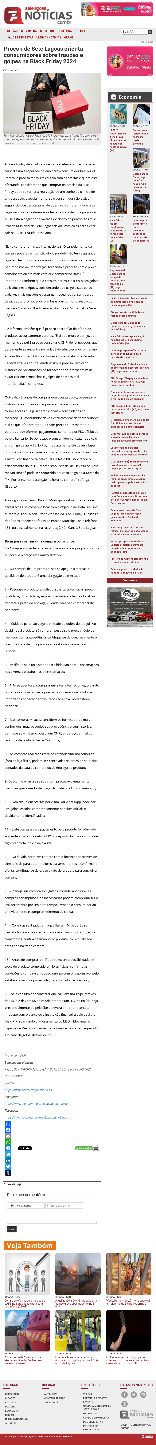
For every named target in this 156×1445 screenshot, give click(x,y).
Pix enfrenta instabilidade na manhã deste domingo (127, 314)
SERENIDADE (51, 1402)
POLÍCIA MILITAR (93, 1421)
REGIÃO (9, 1415)
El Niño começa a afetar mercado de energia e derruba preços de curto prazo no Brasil (129, 451)
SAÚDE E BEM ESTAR (20, 37)
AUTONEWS (50, 1394)
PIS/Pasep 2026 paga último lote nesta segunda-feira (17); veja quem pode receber (129, 381)
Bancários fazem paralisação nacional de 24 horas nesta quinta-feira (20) (128, 340)
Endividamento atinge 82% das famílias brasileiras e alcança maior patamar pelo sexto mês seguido (128, 480)
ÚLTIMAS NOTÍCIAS (48, 37)
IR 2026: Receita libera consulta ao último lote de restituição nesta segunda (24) (129, 302)
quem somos (125, 1426)
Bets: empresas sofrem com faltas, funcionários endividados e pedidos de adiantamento (129, 531)
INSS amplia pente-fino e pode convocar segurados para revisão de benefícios (128, 354)
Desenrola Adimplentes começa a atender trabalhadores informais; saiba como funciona (129, 437)
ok (150, 31)
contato (136, 1424)
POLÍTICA (65, 31)
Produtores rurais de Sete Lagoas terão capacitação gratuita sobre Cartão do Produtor (126, 515)
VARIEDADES (34, 31)
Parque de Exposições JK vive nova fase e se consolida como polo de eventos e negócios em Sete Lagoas (129, 498)
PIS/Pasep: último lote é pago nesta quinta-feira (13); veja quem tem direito (130, 409)
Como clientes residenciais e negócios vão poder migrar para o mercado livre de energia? (130, 395)
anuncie (146, 1424)
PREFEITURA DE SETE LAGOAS (95, 1400)
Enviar (11, 1229)
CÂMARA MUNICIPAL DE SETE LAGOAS (97, 1407)
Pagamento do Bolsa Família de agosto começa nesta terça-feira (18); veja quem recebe (130, 368)
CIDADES (50, 31)
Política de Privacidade (91, 1428)
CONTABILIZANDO (54, 1398)
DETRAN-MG (90, 1413)
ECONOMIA (11, 1410)
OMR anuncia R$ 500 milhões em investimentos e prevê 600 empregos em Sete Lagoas (129, 465)
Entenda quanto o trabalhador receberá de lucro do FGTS (128, 571)
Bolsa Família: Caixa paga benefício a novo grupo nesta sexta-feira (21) (128, 326)
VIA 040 (87, 1394)
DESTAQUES (15, 31)
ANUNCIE (10, 1423)
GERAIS (68, 37)
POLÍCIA (80, 31)
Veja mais (130, 580)
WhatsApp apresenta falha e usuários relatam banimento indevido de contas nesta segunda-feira (127, 546)
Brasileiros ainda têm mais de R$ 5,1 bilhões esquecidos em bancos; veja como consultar (130, 423)
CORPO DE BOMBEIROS (96, 1417)
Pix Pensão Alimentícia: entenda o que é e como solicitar (129, 560)
